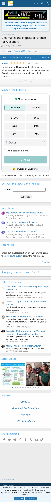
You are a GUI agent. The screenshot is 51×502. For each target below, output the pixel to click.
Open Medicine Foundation (25, 408)
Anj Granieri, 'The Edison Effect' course (24, 212)
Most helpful (16, 57)
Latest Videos (8, 358)
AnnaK (4, 63)
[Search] (47, 3)
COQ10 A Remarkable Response (21, 231)
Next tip (46, 261)
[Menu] (4, 3)
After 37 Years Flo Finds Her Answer (23, 345)
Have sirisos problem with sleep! (21, 222)
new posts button (14, 255)
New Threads (8, 208)
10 (35, 387)
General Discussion (14, 218)
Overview (6, 50)
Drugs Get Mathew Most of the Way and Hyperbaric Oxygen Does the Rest (25, 332)
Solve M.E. (25, 401)
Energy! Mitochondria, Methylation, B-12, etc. (25, 237)
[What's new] (42, 3)
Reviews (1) (19, 50)
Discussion (33, 50)
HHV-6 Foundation (25, 421)
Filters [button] (44, 57)
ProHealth (25, 414)
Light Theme (9, 485)
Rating (28, 57)
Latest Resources (11, 282)
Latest (4, 57)
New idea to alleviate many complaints (24, 316)
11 (38, 387)
